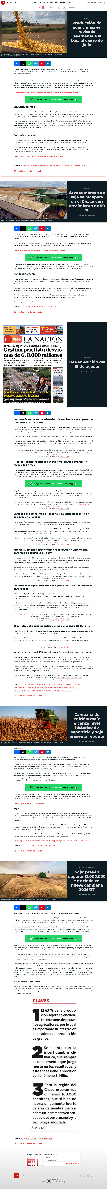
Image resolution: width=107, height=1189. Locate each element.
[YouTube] (91, 1176)
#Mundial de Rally (55, 687)
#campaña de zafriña (49, 845)
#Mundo (16, 675)
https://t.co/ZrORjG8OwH (74, 677)
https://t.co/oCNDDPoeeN (62, 618)
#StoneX (24, 165)
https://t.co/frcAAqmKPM (53, 645)
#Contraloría (31, 684)
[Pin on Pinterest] (42, 63)
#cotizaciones (48, 690)
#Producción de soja (39, 165)
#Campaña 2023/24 (80, 165)
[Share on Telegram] (36, 63)
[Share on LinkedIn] (48, 63)
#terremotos (67, 690)
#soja (23, 306)
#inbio (33, 845)
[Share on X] (23, 63)
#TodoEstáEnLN (84, 452)
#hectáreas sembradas (46, 1138)
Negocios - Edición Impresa (87, 867)
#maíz (42, 687)
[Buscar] (104, 3)
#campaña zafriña (33, 687)
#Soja (30, 165)
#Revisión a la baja (67, 165)
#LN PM (23, 684)
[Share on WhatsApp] (29, 63)
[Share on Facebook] (17, 63)
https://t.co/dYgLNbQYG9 (53, 454)
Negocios (87, 18)
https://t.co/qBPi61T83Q (58, 542)
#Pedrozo (68, 684)
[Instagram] (88, 1176)
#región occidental (38, 306)
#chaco (28, 306)
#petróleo (39, 690)
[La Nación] (9, 3)
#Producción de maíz (53, 165)
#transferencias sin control (55, 684)
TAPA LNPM (87, 357)
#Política (17, 450)
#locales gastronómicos (69, 687)
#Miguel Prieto (41, 684)
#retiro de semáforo (20, 687)
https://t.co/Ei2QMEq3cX (53, 506)
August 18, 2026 (64, 456)
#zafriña (39, 845)
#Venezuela (58, 690)
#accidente (76, 684)
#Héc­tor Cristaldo (31, 1138)
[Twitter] (84, 1176)
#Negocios (17, 538)
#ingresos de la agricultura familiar (24, 690)
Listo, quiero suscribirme (72, 1163)
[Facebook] (80, 1176)
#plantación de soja (51, 306)
